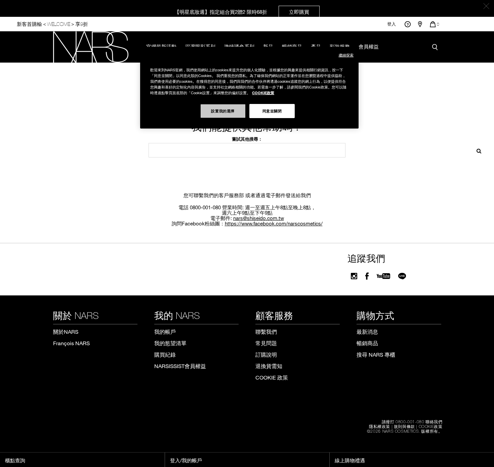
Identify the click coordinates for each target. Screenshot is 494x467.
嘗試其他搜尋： (247, 139)
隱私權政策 (379, 426)
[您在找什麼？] (436, 47)
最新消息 (367, 331)
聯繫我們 (266, 331)
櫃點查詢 (15, 460)
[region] (249, 88)
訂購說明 (266, 354)
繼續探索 (346, 55)
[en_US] (476, 150)
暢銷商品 (367, 343)
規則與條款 (404, 426)
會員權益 (369, 46)
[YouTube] (383, 276)
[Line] (402, 276)
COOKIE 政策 (271, 377)
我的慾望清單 (170, 343)
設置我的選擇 (222, 110)
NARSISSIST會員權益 (180, 366)
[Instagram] (354, 276)
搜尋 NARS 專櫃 (376, 354)
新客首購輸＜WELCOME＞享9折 (52, 24)
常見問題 (266, 343)
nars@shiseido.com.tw (258, 218)
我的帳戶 (165, 331)
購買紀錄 (165, 354)
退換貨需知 (268, 366)
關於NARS (65, 331)
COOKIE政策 (431, 426)
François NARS (71, 343)
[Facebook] (367, 276)
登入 (391, 24)
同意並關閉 (272, 110)
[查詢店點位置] (420, 24)
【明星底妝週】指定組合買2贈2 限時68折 (241, 12)
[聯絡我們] (407, 24)
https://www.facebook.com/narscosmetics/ (274, 223)
